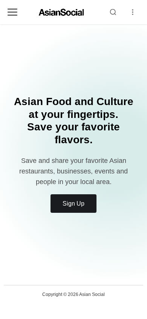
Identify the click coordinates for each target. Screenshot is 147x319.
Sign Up (73, 203)
